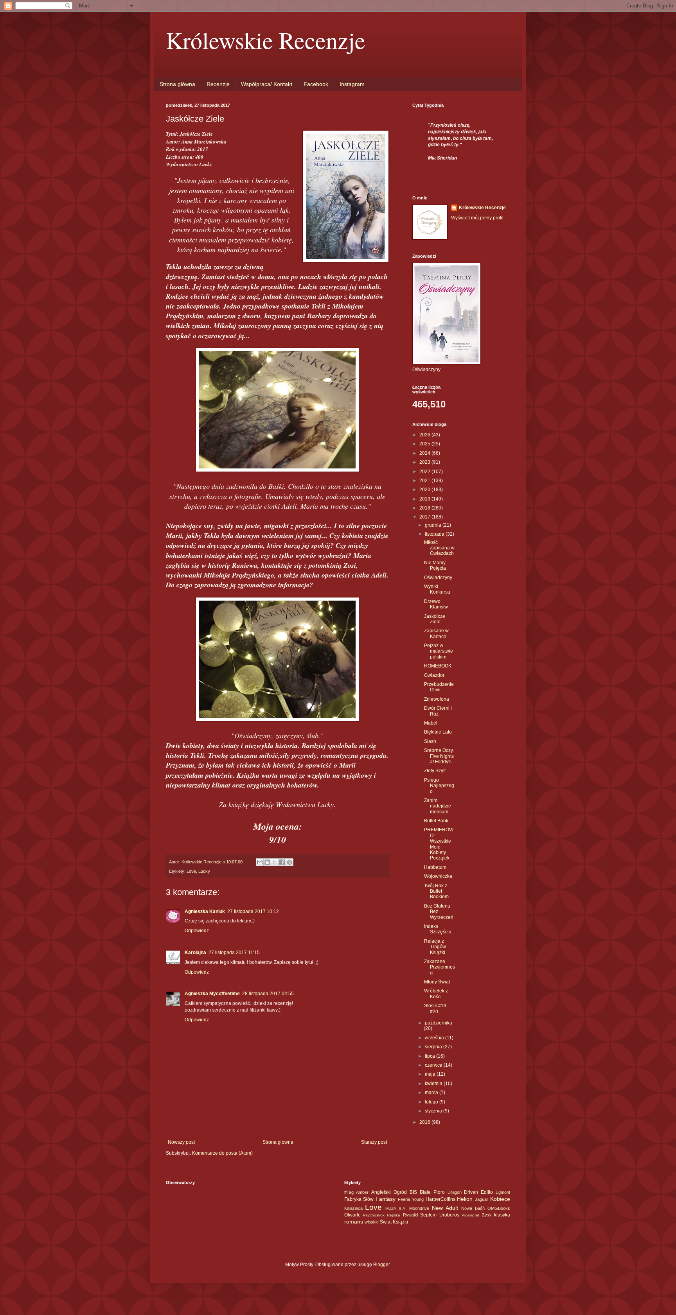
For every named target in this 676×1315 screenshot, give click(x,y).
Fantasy (386, 1199)
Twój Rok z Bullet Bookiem (436, 891)
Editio (487, 1192)
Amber (362, 1192)
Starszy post (374, 1142)
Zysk (487, 1215)
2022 (425, 471)
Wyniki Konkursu (437, 589)
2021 (425, 480)
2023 (425, 462)
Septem (428, 1215)
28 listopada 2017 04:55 (268, 993)
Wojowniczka (438, 876)
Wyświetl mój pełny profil (477, 218)
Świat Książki (394, 1222)
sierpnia (434, 1046)
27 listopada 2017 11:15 (234, 952)
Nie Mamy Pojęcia (435, 565)
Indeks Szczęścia (437, 929)
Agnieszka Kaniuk (205, 911)
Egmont (503, 1192)
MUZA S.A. (395, 1208)
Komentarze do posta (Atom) (222, 1153)
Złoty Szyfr (435, 770)
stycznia (434, 1111)
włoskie (372, 1222)
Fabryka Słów (359, 1199)
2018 (425, 508)
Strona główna (177, 84)
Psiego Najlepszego (439, 785)
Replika (393, 1215)
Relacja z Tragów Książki (435, 946)
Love (191, 871)
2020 (425, 489)
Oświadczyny (438, 577)
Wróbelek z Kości (436, 993)
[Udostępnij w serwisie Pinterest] (289, 862)
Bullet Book (436, 820)
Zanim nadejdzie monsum (437, 806)
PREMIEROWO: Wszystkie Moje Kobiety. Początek (438, 844)
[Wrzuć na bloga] (267, 862)
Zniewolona (436, 699)
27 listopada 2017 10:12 (253, 911)
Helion (465, 1199)
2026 (425, 435)
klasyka (502, 1215)
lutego (432, 1102)
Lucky (204, 871)
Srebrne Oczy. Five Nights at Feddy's (439, 756)
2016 (425, 1122)
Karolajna (195, 952)
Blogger (381, 1264)
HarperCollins (440, 1199)
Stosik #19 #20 (435, 1008)
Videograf (470, 1215)
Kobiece (500, 1199)
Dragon (455, 1192)
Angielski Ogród (389, 1192)
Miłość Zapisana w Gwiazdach (439, 548)
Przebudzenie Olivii (439, 687)
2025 (425, 444)
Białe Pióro (432, 1192)
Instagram (352, 84)
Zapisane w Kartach (436, 633)
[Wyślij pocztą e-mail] (260, 862)
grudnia (433, 525)
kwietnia (434, 1083)
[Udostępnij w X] (275, 862)
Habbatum (435, 867)
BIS (413, 1192)
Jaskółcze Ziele (434, 619)
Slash (430, 741)
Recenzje (218, 84)
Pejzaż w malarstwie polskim (438, 651)
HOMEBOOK (437, 666)
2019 (425, 499)
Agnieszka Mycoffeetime (212, 993)
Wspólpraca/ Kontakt (266, 84)
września (435, 1038)
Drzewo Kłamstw (436, 604)
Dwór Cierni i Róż (438, 710)
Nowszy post (181, 1142)
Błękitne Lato (438, 732)
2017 (425, 517)
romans (353, 1221)
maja (431, 1074)
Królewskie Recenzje (265, 40)
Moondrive (419, 1208)
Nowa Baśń (473, 1208)
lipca (430, 1056)
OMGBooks (498, 1208)
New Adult (445, 1208)
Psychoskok (374, 1215)
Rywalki (410, 1215)
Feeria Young (411, 1199)
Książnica (353, 1208)
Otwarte (352, 1215)
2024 (425, 453)
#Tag (349, 1192)
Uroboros (449, 1215)
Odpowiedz (197, 930)
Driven (471, 1192)
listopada (435, 534)
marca (432, 1092)
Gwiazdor (434, 675)
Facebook (316, 84)
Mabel (430, 723)
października (438, 1023)
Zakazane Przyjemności (439, 967)
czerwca (434, 1065)
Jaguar (481, 1199)
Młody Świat (437, 982)
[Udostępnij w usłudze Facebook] (282, 862)
